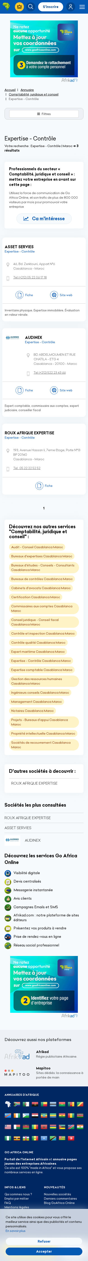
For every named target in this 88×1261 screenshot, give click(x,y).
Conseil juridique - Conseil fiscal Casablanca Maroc (35, 622)
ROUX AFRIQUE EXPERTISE (29, 433)
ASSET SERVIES (19, 247)
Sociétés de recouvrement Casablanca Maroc (41, 745)
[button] (70, 7)
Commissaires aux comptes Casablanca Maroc (41, 608)
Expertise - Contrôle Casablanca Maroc (41, 661)
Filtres (46, 114)
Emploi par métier (17, 1198)
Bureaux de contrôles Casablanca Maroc (42, 579)
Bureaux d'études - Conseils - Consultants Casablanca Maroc (42, 567)
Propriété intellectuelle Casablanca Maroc (43, 733)
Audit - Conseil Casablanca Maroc (37, 547)
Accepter (44, 1251)
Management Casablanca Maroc (36, 702)
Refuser (44, 1241)
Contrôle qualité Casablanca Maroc (38, 643)
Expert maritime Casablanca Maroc (38, 652)
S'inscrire (50, 7)
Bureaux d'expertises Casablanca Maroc (41, 556)
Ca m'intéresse (48, 218)
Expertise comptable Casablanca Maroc (41, 670)
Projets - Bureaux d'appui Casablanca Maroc (39, 722)
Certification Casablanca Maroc (35, 597)
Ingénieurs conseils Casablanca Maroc (40, 693)
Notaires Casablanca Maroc (32, 711)
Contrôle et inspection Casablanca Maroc (43, 633)
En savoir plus (15, 1231)
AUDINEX (33, 337)
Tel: (30, 277)
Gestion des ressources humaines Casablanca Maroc (36, 681)
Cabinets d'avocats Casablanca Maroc (41, 588)
